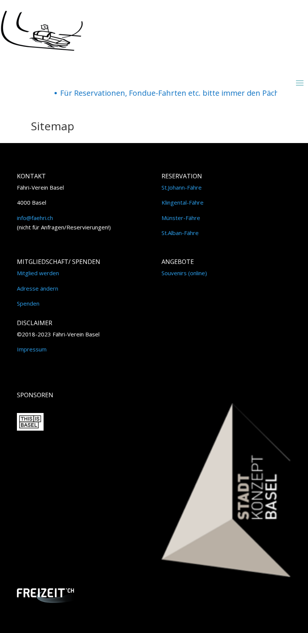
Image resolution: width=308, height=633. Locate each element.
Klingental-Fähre (183, 202)
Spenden (28, 303)
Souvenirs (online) (184, 273)
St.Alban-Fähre (180, 233)
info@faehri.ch (35, 218)
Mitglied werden (38, 273)
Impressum (32, 349)
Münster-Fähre (181, 218)
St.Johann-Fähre (182, 187)
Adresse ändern (37, 288)
